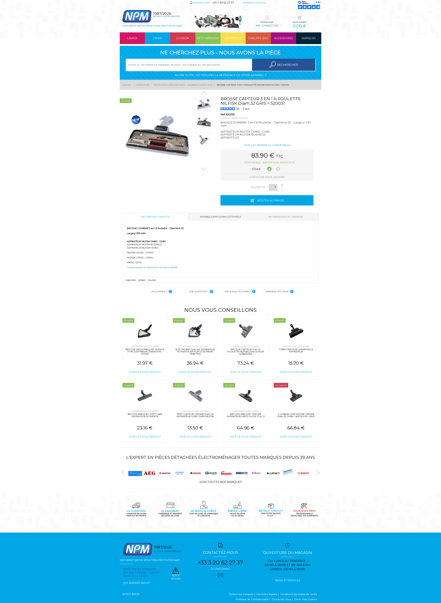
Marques (309, 38)
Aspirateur (233, 38)
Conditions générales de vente (298, 594)
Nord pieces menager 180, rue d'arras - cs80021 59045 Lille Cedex (141, 573)
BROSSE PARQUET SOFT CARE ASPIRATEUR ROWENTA (145, 415)
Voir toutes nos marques (220, 482)
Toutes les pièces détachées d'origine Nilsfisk (152, 267)
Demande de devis (254, 2)
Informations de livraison (285, 216)
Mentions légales (267, 594)
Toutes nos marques (241, 594)
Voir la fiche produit (145, 372)
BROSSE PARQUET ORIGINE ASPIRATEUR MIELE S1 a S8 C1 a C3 (246, 415)
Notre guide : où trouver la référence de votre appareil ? (220, 75)
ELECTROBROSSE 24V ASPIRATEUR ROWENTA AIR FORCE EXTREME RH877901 (195, 351)
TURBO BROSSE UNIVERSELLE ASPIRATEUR (296, 350)
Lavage (132, 38)
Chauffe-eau (258, 38)
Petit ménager (208, 38)
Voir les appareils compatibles (267, 145)
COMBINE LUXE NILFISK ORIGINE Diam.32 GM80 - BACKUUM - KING (296, 415)
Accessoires (283, 38)
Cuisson (182, 38)
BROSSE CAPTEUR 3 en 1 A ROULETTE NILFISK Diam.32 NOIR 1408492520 (245, 351)
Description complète (155, 216)
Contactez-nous (281, 599)
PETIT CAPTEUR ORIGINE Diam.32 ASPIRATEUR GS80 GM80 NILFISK (195, 415)
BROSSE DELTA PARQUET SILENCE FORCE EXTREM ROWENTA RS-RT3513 (145, 351)
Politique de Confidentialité (252, 599)
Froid (157, 38)
